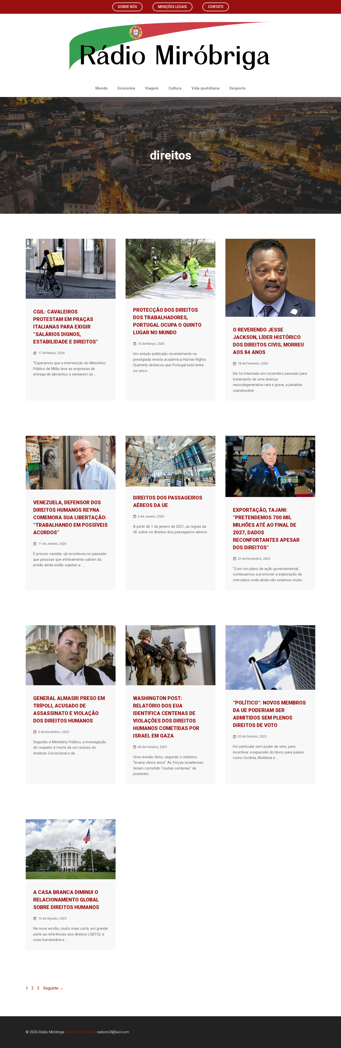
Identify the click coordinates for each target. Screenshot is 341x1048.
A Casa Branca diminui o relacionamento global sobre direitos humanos (66, 899)
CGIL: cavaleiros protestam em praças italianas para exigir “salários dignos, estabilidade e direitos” (65, 327)
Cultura (175, 88)
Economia (126, 88)
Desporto (237, 88)
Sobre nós (127, 7)
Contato (215, 7)
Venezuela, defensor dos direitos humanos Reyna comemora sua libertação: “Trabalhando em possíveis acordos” (70, 518)
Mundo (101, 88)
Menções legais (172, 7)
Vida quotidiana (205, 88)
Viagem (152, 88)
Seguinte (53, 988)
